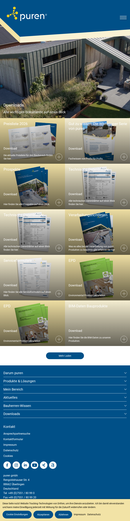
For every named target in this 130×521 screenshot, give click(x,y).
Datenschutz (10, 450)
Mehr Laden (65, 355)
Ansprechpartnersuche (16, 433)
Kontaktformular (13, 439)
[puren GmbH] (27, 14)
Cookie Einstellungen (17, 514)
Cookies (8, 456)
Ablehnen (63, 514)
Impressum (10, 444)
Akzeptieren (43, 514)
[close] (125, 476)
